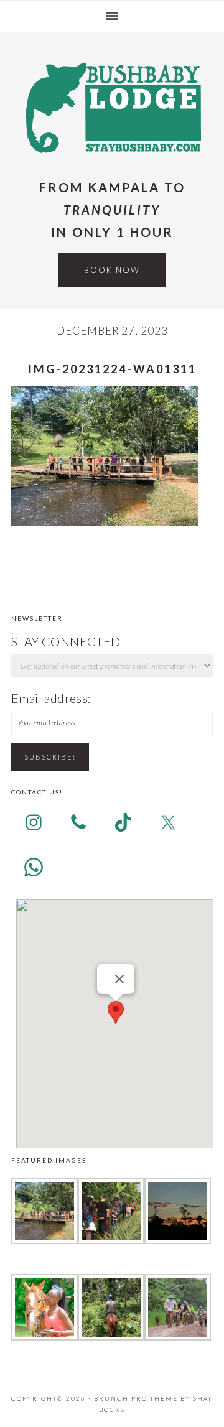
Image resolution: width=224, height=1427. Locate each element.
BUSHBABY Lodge (112, 107)
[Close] (119, 979)
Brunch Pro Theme (136, 1398)
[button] (116, 1012)
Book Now (112, 270)
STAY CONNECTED (66, 641)
